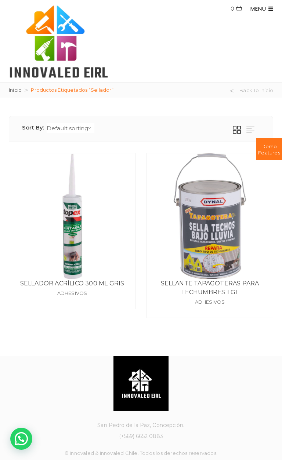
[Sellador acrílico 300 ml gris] (72, 216)
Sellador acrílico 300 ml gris (72, 283)
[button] (21, 439)
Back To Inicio (256, 90)
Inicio (15, 90)
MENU (259, 8)
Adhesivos (72, 293)
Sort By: (33, 127)
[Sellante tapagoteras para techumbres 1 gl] (210, 216)
